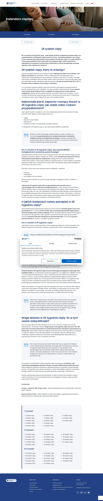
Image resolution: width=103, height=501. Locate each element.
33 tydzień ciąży (49, 453)
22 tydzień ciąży (49, 442)
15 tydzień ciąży (30, 437)
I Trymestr (27, 34)
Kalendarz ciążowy (64, 3)
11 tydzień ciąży (67, 415)
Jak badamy (53, 3)
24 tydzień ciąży (68, 434)
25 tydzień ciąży (28, 42)
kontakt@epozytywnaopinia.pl (83, 487)
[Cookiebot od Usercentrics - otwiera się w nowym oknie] (75, 239)
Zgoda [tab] (30, 243)
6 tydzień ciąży (48, 415)
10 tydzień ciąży (49, 426)
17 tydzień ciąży (30, 442)
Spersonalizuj (50, 261)
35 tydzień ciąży (49, 458)
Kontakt (87, 3)
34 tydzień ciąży (49, 456)
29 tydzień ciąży (30, 456)
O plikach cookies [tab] (72, 243)
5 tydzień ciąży (30, 426)
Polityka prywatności (57, 483)
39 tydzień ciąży (68, 456)
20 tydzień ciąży (49, 437)
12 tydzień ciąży (67, 418)
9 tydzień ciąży (48, 423)
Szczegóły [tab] (51, 243)
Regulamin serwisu (57, 485)
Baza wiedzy (44, 3)
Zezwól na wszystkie (71, 261)
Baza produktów (35, 3)
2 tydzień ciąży (30, 418)
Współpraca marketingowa (59, 489)
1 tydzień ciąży (29, 415)
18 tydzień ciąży (30, 444)
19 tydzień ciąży (49, 434)
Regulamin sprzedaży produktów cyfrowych (63, 487)
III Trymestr (75, 34)
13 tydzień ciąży (67, 420)
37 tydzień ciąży (49, 463)
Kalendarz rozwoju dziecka (77, 3)
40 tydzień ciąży (68, 458)
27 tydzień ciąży (74, 42)
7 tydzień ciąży (48, 418)
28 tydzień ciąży (30, 453)
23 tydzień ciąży (49, 444)
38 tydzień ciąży (68, 453)
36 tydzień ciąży (49, 461)
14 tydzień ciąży (30, 434)
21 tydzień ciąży (49, 439)
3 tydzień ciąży (30, 420)
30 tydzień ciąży (30, 458)
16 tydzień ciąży (30, 439)
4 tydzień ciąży (30, 423)
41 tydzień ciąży (67, 461)
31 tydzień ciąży (30, 461)
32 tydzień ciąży (30, 463)
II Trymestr (51, 34)
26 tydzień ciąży (68, 439)
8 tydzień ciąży (48, 420)
